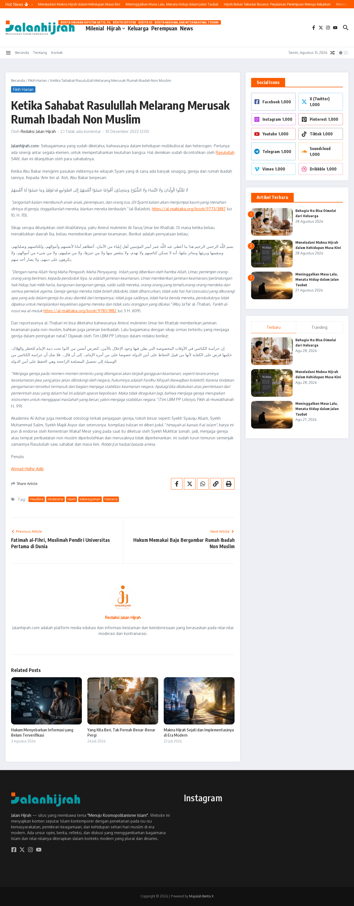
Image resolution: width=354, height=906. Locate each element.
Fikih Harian (37, 80)
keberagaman (90, 499)
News (186, 27)
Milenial (95, 27)
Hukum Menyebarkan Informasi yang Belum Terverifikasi (42, 732)
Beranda (22, 52)
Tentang (40, 52)
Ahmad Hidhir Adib (27, 468)
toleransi (111, 499)
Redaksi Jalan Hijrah (38, 131)
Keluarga (138, 27)
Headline (36, 499)
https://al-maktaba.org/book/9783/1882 (79, 310)
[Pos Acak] (332, 53)
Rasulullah (225, 152)
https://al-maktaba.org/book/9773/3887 (189, 208)
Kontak (57, 52)
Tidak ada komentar (83, 131)
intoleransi (55, 499)
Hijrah (114, 28)
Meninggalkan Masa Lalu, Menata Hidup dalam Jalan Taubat (317, 279)
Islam (71, 499)
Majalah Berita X (201, 896)
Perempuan (164, 27)
